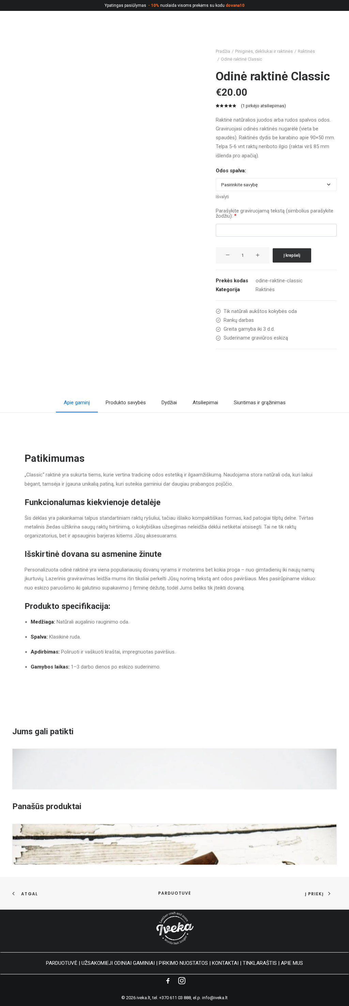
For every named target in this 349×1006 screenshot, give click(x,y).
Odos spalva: (231, 171)
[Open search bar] (313, 32)
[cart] (335, 32)
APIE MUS (292, 963)
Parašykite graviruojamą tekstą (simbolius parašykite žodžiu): (274, 213)
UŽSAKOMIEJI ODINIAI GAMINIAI (118, 963)
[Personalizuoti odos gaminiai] (26, 32)
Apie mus (287, 32)
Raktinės (265, 289)
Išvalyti (222, 196)
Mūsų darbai (251, 32)
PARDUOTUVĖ (61, 963)
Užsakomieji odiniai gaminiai (153, 32)
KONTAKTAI (225, 963)
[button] (228, 255)
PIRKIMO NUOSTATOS (183, 963)
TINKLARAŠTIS (260, 963)
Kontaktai (212, 32)
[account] (325, 32)
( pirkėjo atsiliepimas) (263, 105)
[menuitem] (75, 32)
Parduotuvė (174, 893)
